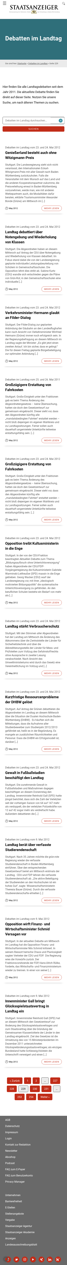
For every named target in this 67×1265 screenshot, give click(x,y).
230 (35, 1088)
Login (8, 1138)
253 (19, 1097)
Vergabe (10, 1219)
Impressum (11, 1132)
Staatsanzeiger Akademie (19, 1232)
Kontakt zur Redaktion (18, 1144)
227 (55, 1080)
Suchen (33, 129)
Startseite (21, 63)
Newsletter (11, 1150)
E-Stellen (10, 1207)
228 (12, 1088)
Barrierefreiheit (13, 1201)
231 (46, 1088)
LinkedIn (50, 1259)
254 (31, 1097)
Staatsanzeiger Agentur (18, 1226)
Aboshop (10, 1157)
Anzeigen (10, 1238)
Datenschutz (12, 1126)
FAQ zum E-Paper (15, 1169)
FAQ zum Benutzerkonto (19, 1175)
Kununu (58, 1259)
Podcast (10, 1163)
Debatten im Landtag (37, 63)
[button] (6, 1259)
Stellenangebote (14, 1213)
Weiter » (45, 1097)
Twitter (16, 1259)
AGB (7, 1119)
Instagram (25, 1259)
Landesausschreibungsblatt (21, 1244)
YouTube (33, 1259)
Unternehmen (12, 1195)
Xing (41, 1259)
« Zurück (15, 1080)
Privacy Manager (15, 1181)
